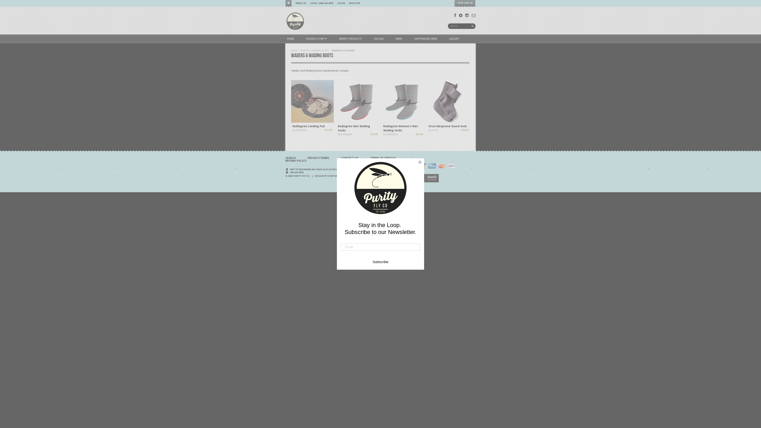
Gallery (454, 38)
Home (288, 3)
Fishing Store (315, 38)
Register (354, 3)
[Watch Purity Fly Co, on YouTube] (460, 15)
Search (290, 158)
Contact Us (349, 158)
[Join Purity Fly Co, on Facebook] (455, 15)
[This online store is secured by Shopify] (429, 181)
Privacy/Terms (318, 158)
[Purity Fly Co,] (295, 20)
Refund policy (296, 160)
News (399, 38)
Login (341, 3)
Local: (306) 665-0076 (321, 3)
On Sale (379, 38)
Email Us (301, 3)
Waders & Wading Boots (315, 50)
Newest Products (350, 38)
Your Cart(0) (465, 3)
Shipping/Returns (425, 38)
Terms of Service (383, 158)
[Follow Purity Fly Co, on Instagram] (467, 15)
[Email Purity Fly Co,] (474, 15)
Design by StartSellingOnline (334, 176)
